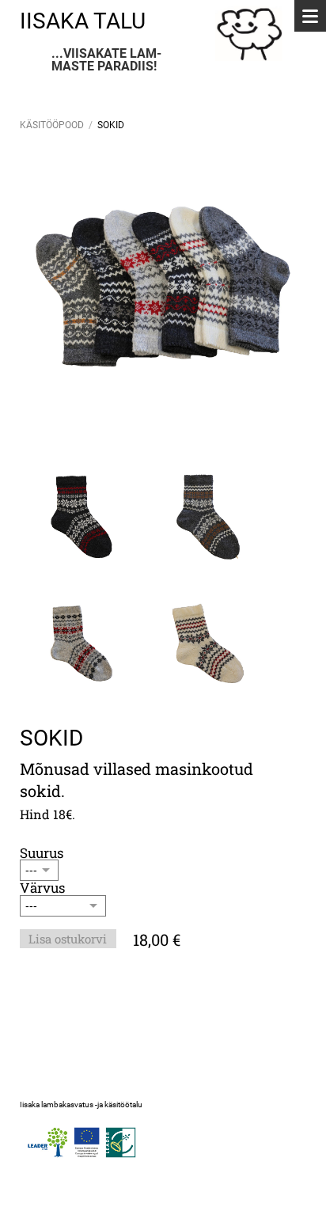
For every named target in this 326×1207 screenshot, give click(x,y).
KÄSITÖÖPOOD (52, 125)
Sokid (110, 125)
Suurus (41, 853)
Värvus (42, 887)
